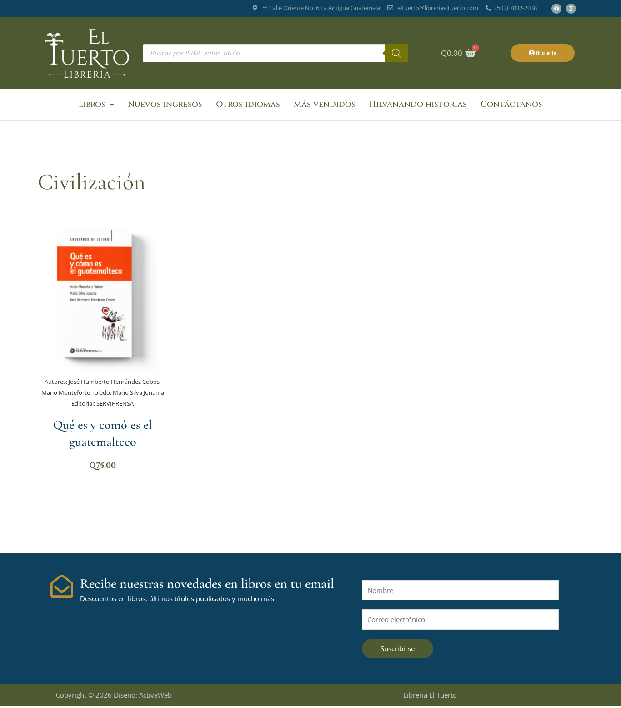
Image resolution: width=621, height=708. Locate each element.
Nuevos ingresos (165, 104)
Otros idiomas (248, 104)
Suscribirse (398, 648)
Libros (92, 104)
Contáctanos (511, 104)
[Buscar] (396, 53)
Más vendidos (325, 104)
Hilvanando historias (418, 104)
